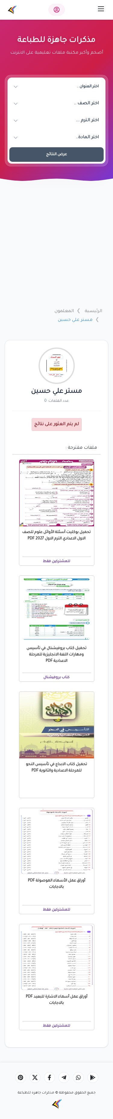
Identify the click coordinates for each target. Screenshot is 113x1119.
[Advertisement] (56, 244)
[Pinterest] (20, 1077)
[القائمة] (101, 9)
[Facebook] (49, 1077)
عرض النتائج (56, 154)
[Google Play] (92, 1077)
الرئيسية (93, 311)
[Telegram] (63, 1077)
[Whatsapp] (78, 1077)
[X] (35, 1077)
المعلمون (64, 311)
